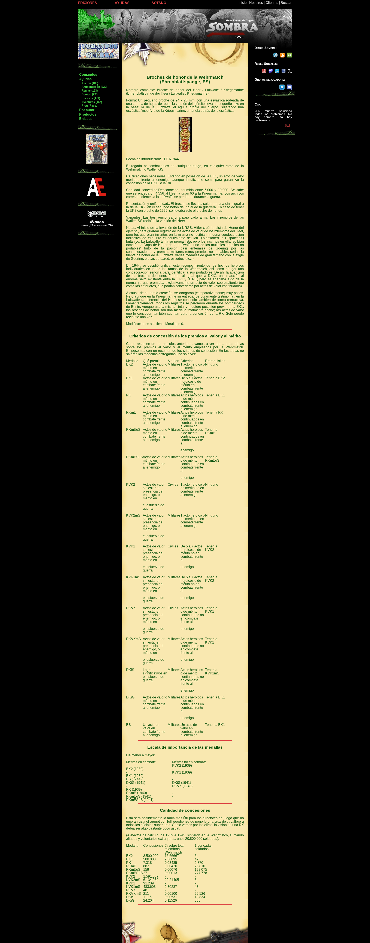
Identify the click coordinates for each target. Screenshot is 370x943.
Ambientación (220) (93, 86)
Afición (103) (88, 83)
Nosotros (256, 3)
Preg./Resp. (88, 105)
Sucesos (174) (89, 98)
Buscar (286, 3)
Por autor (86, 110)
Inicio (243, 3)
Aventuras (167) (90, 102)
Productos (87, 114)
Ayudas (85, 79)
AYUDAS (122, 3)
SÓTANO (159, 3)
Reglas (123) (88, 90)
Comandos (88, 74)
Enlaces (85, 119)
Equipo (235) (88, 94)
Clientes (272, 3)
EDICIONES (87, 3)
